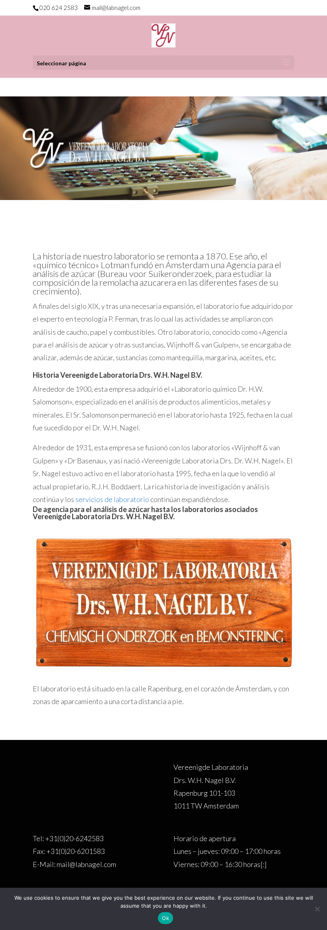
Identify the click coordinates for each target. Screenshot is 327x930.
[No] (317, 909)
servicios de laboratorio (112, 499)
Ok (165, 918)
